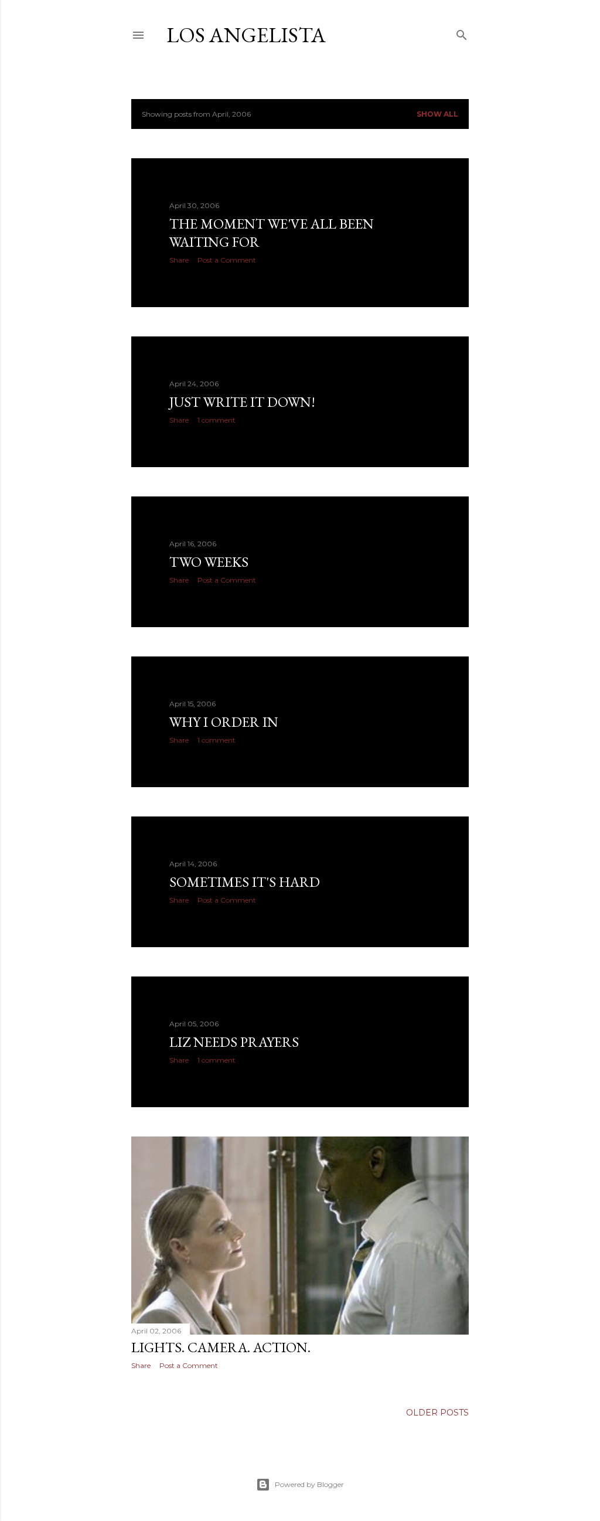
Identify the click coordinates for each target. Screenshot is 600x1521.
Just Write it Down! (242, 402)
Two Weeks (208, 562)
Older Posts (437, 1412)
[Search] (462, 32)
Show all (437, 114)
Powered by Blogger (309, 1484)
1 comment (216, 420)
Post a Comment (226, 260)
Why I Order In (223, 722)
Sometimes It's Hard (244, 882)
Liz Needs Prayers (234, 1042)
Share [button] (179, 260)
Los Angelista (246, 35)
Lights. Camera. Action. (221, 1347)
